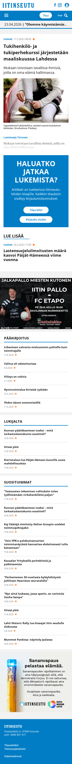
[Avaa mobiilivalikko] (6, 15)
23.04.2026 (36, 24)
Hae (60, 15)
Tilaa (46, 15)
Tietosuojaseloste (15, 749)
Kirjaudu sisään (36, 219)
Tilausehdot (11, 745)
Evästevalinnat (13, 756)
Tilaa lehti (36, 210)
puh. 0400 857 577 (15, 734)
